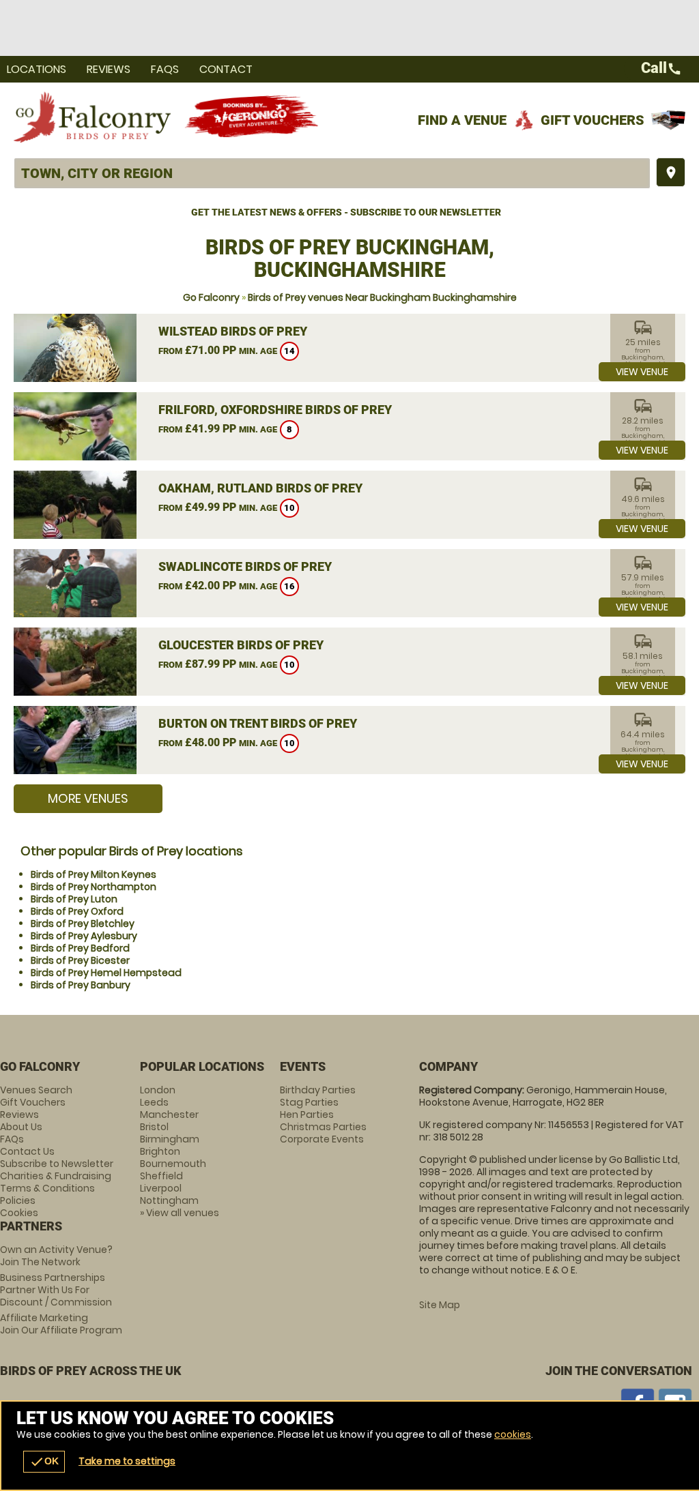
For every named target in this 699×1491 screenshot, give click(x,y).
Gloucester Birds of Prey (241, 645)
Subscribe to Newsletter (56, 1163)
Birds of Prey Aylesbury (84, 936)
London (157, 1090)
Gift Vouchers (592, 120)
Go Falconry (211, 297)
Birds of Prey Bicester (80, 960)
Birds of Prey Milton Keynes (93, 874)
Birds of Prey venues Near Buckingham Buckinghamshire (382, 297)
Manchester (169, 1114)
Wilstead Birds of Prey (232, 331)
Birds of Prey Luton (74, 899)
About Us (21, 1127)
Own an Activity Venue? (56, 1256)
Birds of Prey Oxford (77, 911)
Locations (36, 69)
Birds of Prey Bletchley (82, 923)
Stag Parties (309, 1102)
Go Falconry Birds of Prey (92, 117)
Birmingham (169, 1139)
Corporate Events (322, 1139)
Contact (226, 69)
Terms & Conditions (47, 1188)
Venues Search (36, 1090)
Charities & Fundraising (55, 1176)
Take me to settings (127, 1461)
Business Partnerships (56, 1290)
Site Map (439, 1305)
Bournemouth (173, 1163)
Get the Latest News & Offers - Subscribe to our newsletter (346, 212)
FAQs (165, 69)
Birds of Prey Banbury (80, 985)
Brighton (160, 1151)
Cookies (19, 1213)
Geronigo (252, 117)
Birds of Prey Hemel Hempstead (106, 972)
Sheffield (161, 1176)
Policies (17, 1200)
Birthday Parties (318, 1090)
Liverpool (161, 1188)
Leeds (154, 1102)
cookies (512, 1434)
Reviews (108, 69)
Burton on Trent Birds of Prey (257, 723)
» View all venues (179, 1213)
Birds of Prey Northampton (93, 887)
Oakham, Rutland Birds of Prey (260, 488)
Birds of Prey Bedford (80, 948)
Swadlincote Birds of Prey (245, 566)
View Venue (642, 372)
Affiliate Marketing (61, 1324)
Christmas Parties (323, 1127)
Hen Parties (307, 1114)
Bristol (154, 1127)
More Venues (88, 798)
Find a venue (462, 120)
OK (44, 1461)
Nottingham (169, 1200)
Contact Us (27, 1151)
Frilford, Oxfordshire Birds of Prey (275, 409)
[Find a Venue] (332, 173)
